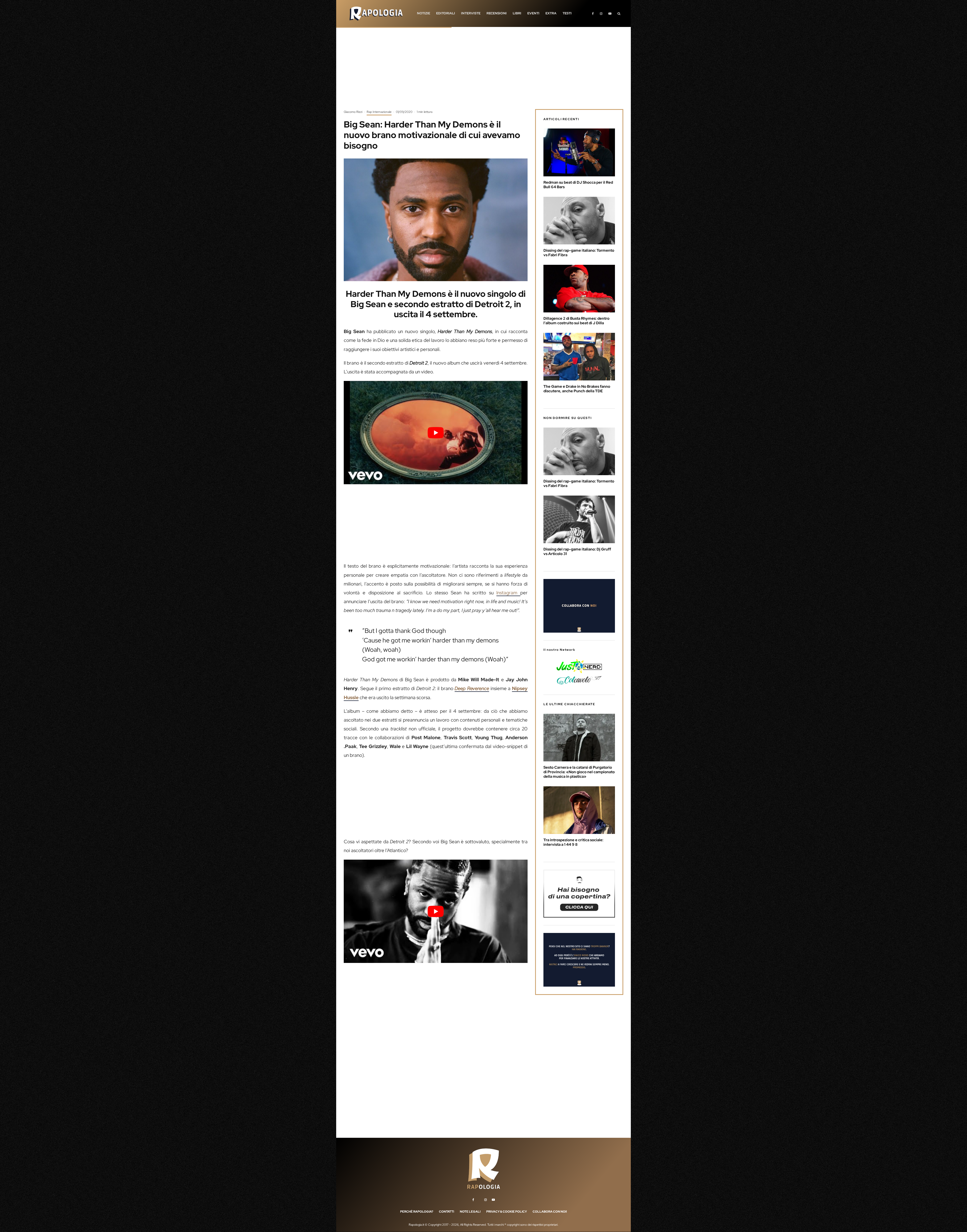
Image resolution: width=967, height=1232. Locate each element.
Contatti (446, 1212)
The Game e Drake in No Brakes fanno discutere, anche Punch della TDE (576, 388)
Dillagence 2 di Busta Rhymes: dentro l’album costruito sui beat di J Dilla (576, 320)
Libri (517, 13)
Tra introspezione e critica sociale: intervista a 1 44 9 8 (573, 842)
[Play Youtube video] (436, 432)
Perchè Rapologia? (416, 1212)
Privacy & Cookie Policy (506, 1212)
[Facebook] (593, 13)
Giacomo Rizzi (353, 112)
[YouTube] (609, 13)
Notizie (423, 13)
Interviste (470, 13)
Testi (567, 13)
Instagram (508, 593)
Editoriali (445, 13)
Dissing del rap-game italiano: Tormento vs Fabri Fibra (578, 252)
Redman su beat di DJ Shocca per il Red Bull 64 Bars (578, 184)
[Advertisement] (483, 72)
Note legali (470, 1212)
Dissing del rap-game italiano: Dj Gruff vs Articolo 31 (577, 551)
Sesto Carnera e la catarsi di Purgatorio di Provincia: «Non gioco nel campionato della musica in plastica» (579, 772)
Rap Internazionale (379, 112)
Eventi (533, 13)
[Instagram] (601, 13)
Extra (551, 13)
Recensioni (497, 13)
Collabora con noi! (550, 1212)
